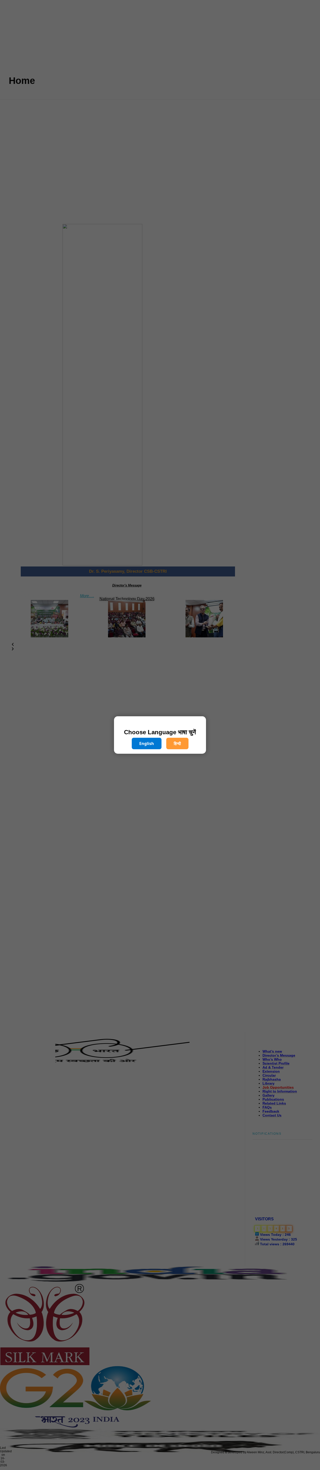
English (146, 743)
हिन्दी (177, 743)
